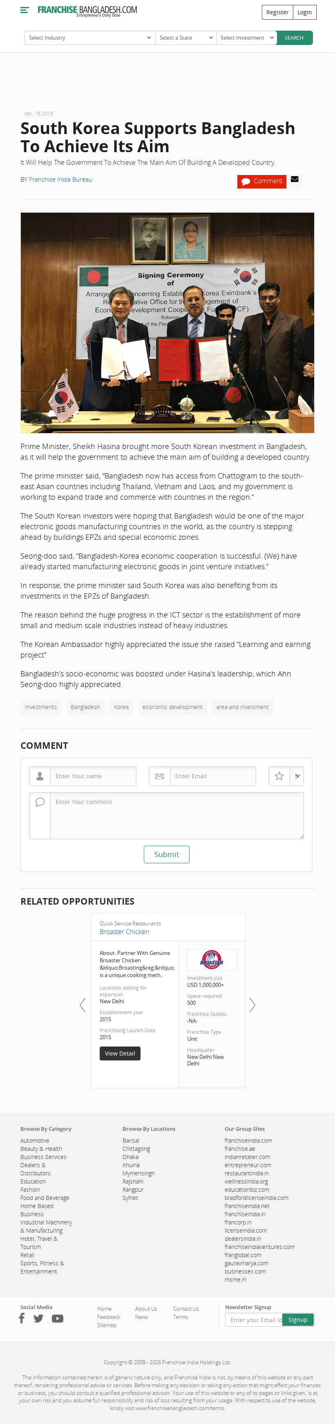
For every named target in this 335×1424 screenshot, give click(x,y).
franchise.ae (240, 1148)
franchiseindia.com (248, 1140)
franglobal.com (243, 1255)
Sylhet (130, 1198)
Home (104, 1308)
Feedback (108, 1317)
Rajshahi (133, 1181)
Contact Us (186, 1308)
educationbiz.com (247, 1189)
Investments (41, 707)
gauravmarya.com (246, 1263)
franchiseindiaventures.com (260, 1247)
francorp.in (238, 1222)
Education (33, 1181)
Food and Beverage (44, 1198)
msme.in (235, 1279)
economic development (173, 707)
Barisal (131, 1140)
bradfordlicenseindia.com (256, 1198)
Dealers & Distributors (35, 1169)
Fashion (30, 1189)
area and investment (243, 707)
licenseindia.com (246, 1230)
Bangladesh (85, 707)
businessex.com (245, 1271)
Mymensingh (139, 1173)
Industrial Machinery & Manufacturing (46, 1226)
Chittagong (136, 1148)
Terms (180, 1317)
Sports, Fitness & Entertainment (42, 1267)
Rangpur (133, 1189)
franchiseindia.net (247, 1206)
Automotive (34, 1140)
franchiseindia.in (245, 1214)
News (141, 1317)
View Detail (120, 1053)
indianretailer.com (247, 1157)
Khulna (131, 1165)
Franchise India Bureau (60, 179)
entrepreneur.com (248, 1165)
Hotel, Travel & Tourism (39, 1243)
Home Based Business (37, 1210)
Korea (121, 707)
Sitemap (106, 1325)
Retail (27, 1255)
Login (304, 12)
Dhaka (130, 1157)
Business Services (43, 1157)
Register (277, 12)
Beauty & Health (41, 1148)
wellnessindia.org (246, 1181)
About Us (146, 1308)
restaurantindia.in (247, 1173)
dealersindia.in (243, 1238)
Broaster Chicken (124, 931)
